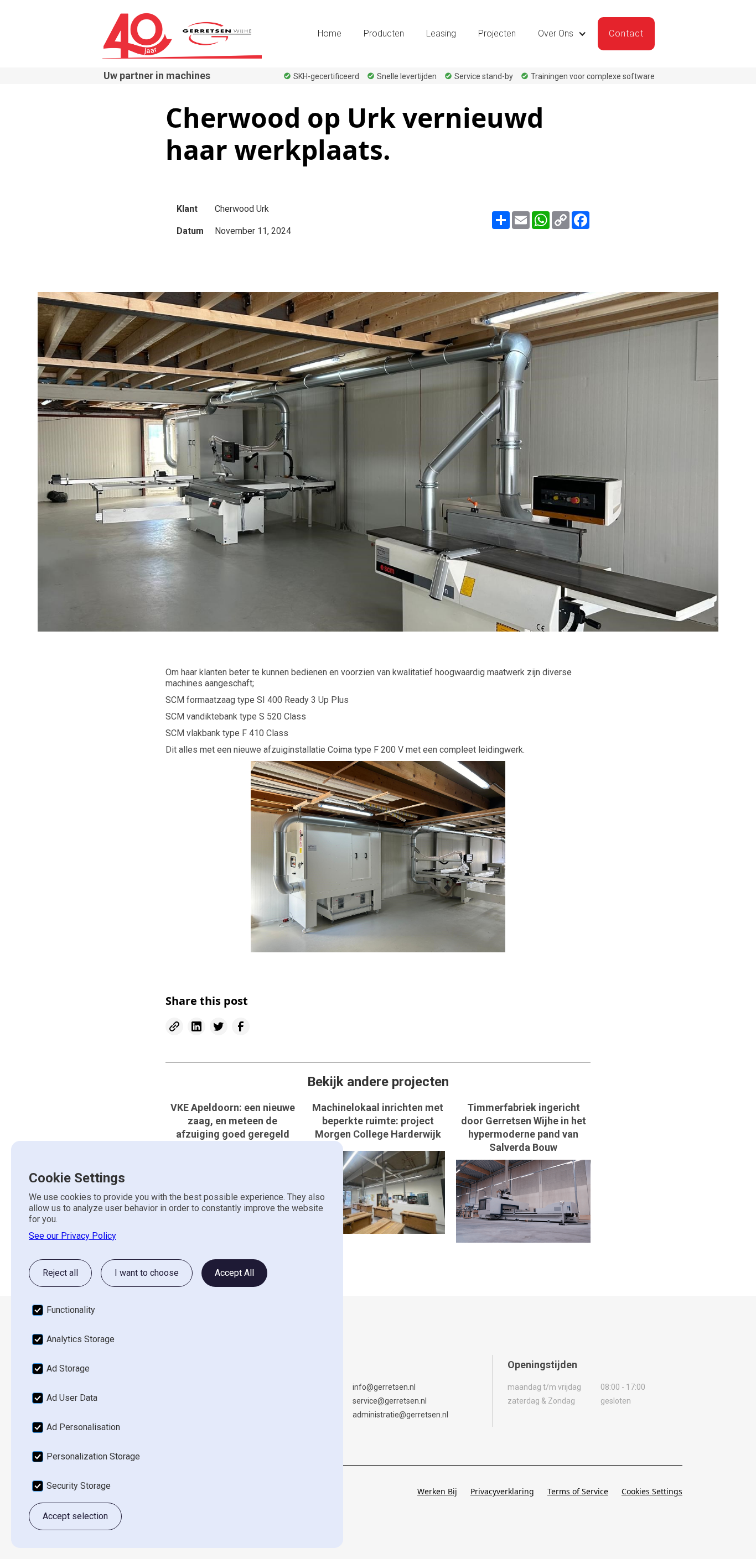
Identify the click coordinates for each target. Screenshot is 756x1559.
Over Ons (555, 33)
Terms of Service (577, 1491)
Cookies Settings (652, 1491)
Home (329, 33)
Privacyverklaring (502, 1491)
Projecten (497, 33)
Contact (626, 33)
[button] (562, 33)
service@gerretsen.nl (390, 1400)
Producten (384, 33)
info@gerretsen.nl (384, 1387)
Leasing (441, 33)
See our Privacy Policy (72, 1235)
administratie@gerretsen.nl (400, 1414)
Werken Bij (437, 1491)
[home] (182, 34)
